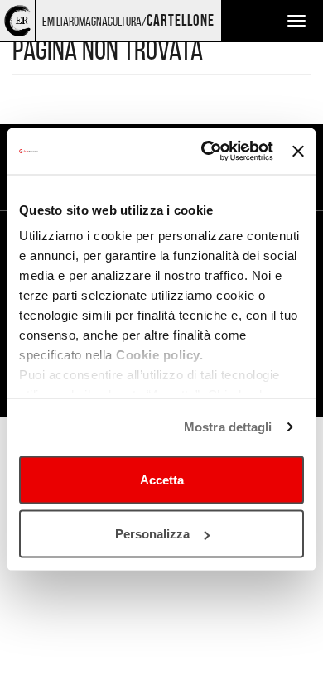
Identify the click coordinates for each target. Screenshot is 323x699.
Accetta (162, 479)
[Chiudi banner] (298, 151)
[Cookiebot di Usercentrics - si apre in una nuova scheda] (205, 151)
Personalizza (152, 534)
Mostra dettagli (228, 427)
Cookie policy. (159, 355)
